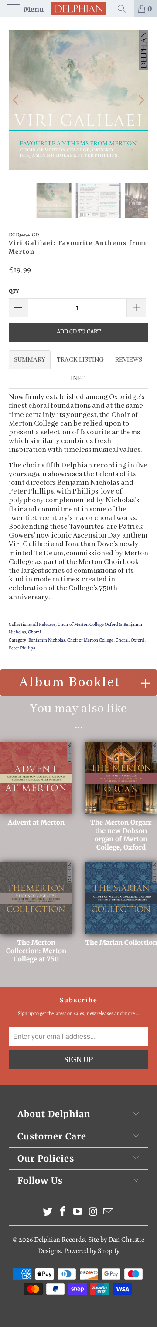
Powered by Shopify (91, 1251)
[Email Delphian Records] (108, 1213)
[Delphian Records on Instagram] (93, 1213)
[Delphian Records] (78, 8)
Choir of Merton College (90, 640)
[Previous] (17, 100)
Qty (14, 291)
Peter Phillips (22, 648)
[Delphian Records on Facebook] (62, 1213)
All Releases (44, 624)
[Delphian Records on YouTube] (78, 1213)
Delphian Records (59, 1239)
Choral (34, 631)
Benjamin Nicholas (46, 640)
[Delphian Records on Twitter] (48, 1213)
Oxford (137, 640)
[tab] (30, 360)
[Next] (140, 100)
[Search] (125, 9)
